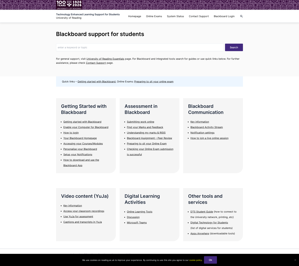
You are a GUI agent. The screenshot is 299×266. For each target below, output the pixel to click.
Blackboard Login (224, 16)
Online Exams (154, 16)
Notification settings (202, 132)
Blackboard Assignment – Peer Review (149, 138)
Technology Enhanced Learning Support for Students (88, 14)
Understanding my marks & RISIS (146, 132)
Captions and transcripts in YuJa (82, 221)
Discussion (133, 217)
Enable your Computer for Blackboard (85, 127)
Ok (210, 259)
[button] (241, 16)
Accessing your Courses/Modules (83, 143)
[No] (295, 259)
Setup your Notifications (77, 154)
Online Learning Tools (139, 211)
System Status (175, 16)
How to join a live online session (209, 138)
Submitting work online (140, 121)
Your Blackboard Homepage (80, 138)
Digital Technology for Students (209, 222)
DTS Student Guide (201, 211)
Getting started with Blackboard (97, 81)
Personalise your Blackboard (80, 149)
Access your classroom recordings (83, 211)
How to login (71, 132)
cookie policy (195, 260)
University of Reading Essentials (105, 58)
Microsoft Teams (137, 222)
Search (234, 47)
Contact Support (199, 16)
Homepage (134, 16)
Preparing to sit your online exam (153, 81)
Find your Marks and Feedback (145, 127)
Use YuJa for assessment (78, 216)
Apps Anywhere (199, 233)
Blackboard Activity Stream (206, 127)
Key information (199, 121)
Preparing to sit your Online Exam (147, 143)
